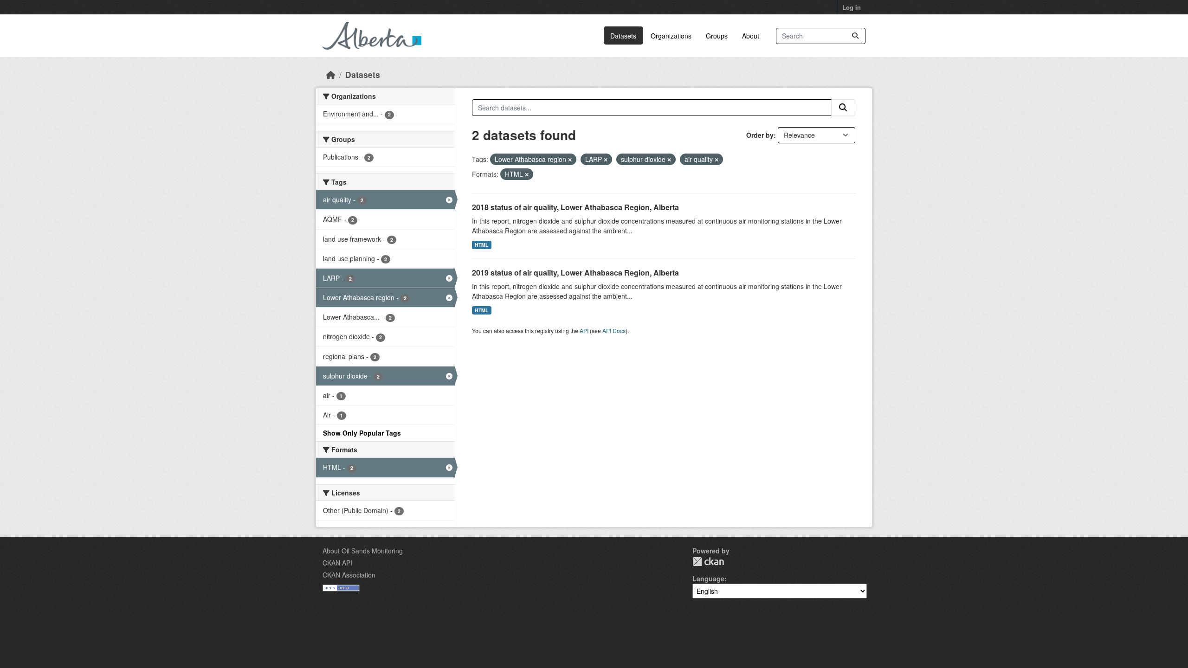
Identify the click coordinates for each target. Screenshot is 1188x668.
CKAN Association (349, 574)
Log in (851, 7)
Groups (717, 35)
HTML (481, 244)
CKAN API (337, 562)
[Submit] (855, 36)
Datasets (623, 35)
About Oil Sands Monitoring (363, 550)
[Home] (331, 74)
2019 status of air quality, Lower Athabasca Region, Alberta (575, 272)
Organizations (671, 35)
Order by (760, 135)
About (750, 35)
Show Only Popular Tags (362, 432)
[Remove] (570, 159)
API (584, 330)
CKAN (708, 561)
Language (708, 578)
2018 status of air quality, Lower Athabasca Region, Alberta (575, 207)
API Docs (614, 330)
